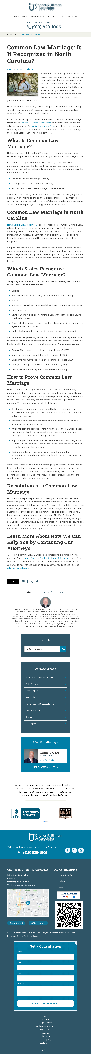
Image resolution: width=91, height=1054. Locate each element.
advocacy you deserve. (18, 568)
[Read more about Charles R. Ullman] (45, 598)
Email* (19, 962)
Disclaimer (45, 1036)
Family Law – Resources (45, 1026)
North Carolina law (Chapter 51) (22, 225)
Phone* (20, 973)
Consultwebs (48, 1050)
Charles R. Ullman (15, 69)
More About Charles (44, 767)
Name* (20, 952)
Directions (15, 923)
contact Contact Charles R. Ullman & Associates (46, 558)
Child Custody (32, 684)
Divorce (29, 717)
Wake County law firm (43, 126)
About (25, 16)
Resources (52, 16)
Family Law (29, 69)
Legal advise (45, 1030)
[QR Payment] (69, 892)
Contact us (72, 16)
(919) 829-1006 (46, 27)
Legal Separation (33, 710)
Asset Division (31, 697)
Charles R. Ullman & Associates (36, 123)
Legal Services (37, 16)
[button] (43, 821)
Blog (63, 16)
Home (17, 16)
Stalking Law (31, 724)
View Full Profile (47, 760)
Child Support (32, 691)
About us (45, 1019)
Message (20, 983)
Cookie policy (45, 1043)
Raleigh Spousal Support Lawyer (40, 704)
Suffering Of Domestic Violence (39, 677)
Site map (45, 1033)
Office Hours (37, 923)
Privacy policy (46, 1040)
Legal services (45, 1023)
